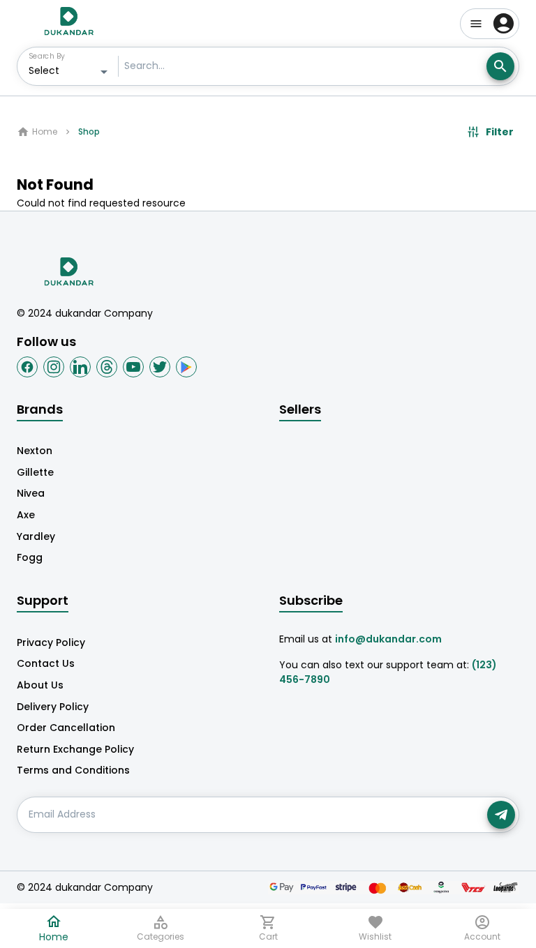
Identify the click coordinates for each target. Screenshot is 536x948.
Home (44, 131)
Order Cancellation (66, 728)
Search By (47, 55)
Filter (500, 132)
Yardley (36, 536)
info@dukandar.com (388, 639)
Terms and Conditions (73, 770)
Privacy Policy (51, 642)
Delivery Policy (53, 707)
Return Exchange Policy (75, 749)
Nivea (31, 493)
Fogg (30, 557)
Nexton (34, 451)
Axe (26, 515)
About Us (40, 685)
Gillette (35, 472)
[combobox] (70, 72)
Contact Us (46, 663)
